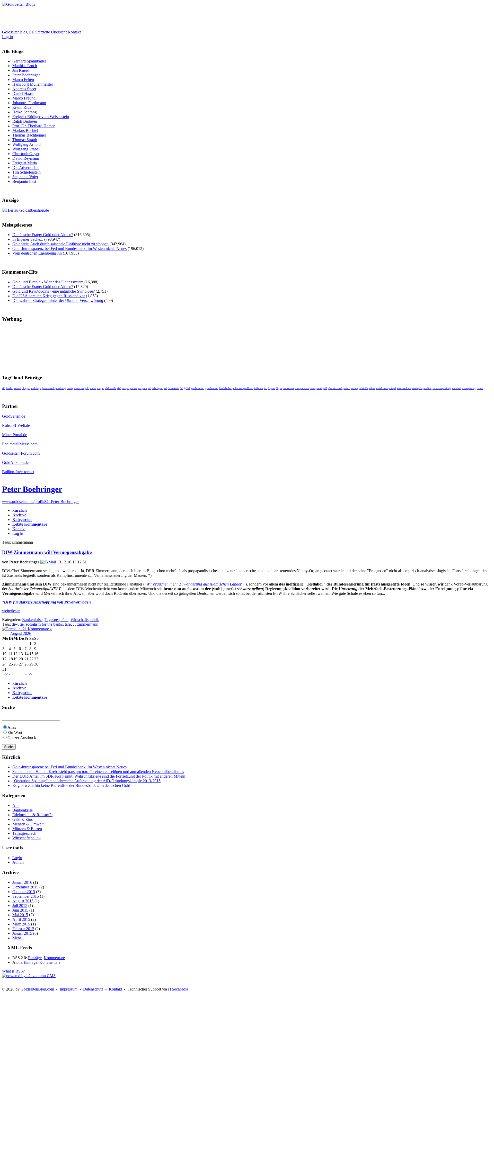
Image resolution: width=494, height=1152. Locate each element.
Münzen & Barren (27, 828)
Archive (19, 515)
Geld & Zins (22, 819)
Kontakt (74, 32)
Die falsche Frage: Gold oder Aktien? (42, 234)
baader (9, 388)
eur (140, 388)
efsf (119, 388)
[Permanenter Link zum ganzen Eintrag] (12, 629)
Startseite (42, 32)
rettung (354, 388)
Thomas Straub (24, 140)
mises (312, 388)
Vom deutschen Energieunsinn (37, 253)
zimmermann (87, 624)
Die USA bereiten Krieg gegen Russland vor (48, 296)
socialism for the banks (44, 624)
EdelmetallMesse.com (20, 444)
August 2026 (20, 633)
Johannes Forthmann (29, 103)
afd (3, 388)
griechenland (211, 388)
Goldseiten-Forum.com (21, 453)
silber (372, 388)
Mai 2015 (20, 915)
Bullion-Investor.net (18, 472)
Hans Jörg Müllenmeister (32, 84)
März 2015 (21, 924)
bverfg (70, 388)
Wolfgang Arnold (26, 144)
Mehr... (18, 938)
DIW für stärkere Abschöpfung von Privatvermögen (47, 602)
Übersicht (59, 32)
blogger (26, 388)
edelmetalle (110, 388)
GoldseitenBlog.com (37, 989)
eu (128, 388)
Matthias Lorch (24, 66)
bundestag (61, 388)
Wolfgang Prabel (26, 149)
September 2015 (25, 896)
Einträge (35, 958)
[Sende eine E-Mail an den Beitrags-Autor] (48, 562)
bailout (17, 388)
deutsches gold (81, 388)
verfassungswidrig (442, 388)
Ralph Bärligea (24, 121)
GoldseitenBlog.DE (18, 32)
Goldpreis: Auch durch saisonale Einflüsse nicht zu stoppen (60, 244)
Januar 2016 (22, 882)
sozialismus (382, 388)
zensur (480, 388)
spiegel (392, 388)
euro (145, 388)
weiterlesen (11, 611)
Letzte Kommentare (29, 524)
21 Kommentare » (37, 629)
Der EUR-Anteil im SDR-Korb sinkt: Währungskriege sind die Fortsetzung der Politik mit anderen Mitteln (98, 776)
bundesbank (48, 388)
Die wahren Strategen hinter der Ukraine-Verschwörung (57, 300)
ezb (149, 388)
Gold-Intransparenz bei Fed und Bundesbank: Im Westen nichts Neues (69, 248)
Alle (15, 805)
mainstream (288, 388)
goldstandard (197, 388)
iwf (265, 388)
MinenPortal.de (14, 435)
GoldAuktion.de (15, 462)
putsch (346, 388)
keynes (271, 388)
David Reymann (25, 158)
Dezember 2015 (25, 887)
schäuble (363, 388)
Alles (11, 727)
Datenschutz (93, 989)
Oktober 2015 (23, 891)
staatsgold (417, 388)
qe (22, 624)
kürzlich (19, 510)
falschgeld (157, 388)
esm (124, 388)
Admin (18, 862)
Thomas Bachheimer (29, 135)
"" (195, 584)
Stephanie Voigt (25, 177)
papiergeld (321, 388)
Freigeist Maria (24, 163)
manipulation (302, 388)
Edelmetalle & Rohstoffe (32, 815)
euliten (133, 388)
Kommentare (54, 958)
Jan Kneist (20, 70)
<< (5, 674)
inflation (258, 388)
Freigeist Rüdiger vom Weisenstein (40, 116)
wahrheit (456, 388)
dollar (93, 388)
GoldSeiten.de (13, 416)
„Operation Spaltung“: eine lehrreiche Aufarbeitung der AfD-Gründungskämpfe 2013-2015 (86, 781)
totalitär (427, 388)
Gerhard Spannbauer (29, 61)
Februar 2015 (23, 928)
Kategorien (22, 519)
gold (187, 388)
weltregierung (469, 388)
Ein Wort (14, 732)
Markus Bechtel (25, 130)
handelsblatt (225, 388)
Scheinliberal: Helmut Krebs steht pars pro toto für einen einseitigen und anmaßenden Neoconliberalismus (98, 771)
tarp (68, 624)
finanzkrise (173, 388)
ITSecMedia (178, 989)
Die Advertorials (25, 167)
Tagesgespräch (56, 619)
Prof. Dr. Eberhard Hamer (33, 126)
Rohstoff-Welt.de (16, 425)
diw (15, 624)
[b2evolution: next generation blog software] (29, 976)
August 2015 (22, 901)
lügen (279, 388)
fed (165, 388)
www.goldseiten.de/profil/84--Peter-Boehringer (40, 501)
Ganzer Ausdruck (21, 737)
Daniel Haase (23, 93)
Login (17, 858)
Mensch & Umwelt (27, 824)
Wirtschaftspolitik (84, 619)
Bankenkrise (32, 619)
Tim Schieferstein (26, 172)
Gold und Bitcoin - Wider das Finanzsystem (47, 282)
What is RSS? (13, 971)
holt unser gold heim (243, 388)
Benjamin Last (24, 181)
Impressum (68, 989)
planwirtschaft (335, 388)
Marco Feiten (23, 79)
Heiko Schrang (24, 112)
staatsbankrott (404, 388)
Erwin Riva (21, 107)
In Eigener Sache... (27, 239)
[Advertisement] (95, 18)
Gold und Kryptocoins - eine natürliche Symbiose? (53, 291)
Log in (7, 36)
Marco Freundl (24, 98)
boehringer (36, 388)
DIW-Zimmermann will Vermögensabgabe (47, 552)
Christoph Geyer (25, 153)
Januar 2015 (22, 933)
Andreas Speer (24, 89)
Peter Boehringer (26, 75)
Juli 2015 (19, 905)
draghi (100, 388)
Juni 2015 (20, 910)
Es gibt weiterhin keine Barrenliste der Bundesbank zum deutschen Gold (71, 785)
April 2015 (21, 919)
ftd (181, 388)
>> (30, 674)
